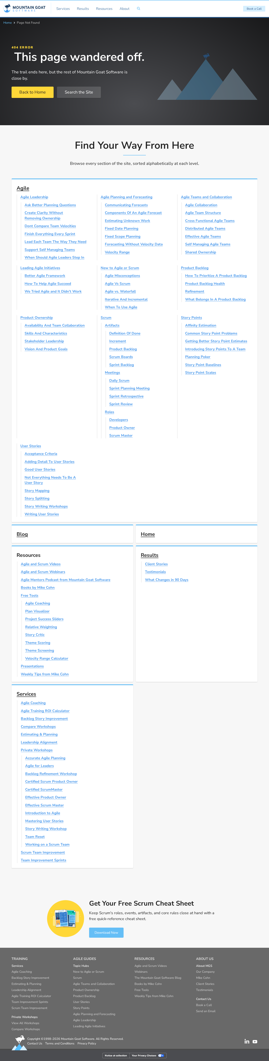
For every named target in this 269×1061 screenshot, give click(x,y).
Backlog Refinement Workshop (51, 773)
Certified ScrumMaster (44, 789)
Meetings (112, 372)
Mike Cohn (203, 978)
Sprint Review (121, 404)
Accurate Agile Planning (45, 758)
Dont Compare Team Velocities (50, 226)
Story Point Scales (200, 372)
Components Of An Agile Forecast (133, 212)
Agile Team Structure (203, 212)
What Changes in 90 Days (166, 579)
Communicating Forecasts (126, 205)
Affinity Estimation (200, 325)
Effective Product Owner (45, 797)
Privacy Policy (87, 1043)
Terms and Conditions (59, 1043)
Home (7, 23)
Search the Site (79, 92)
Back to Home (32, 92)
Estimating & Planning (39, 734)
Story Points (191, 317)
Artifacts (112, 325)
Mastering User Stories (44, 821)
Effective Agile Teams (203, 236)
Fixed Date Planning (121, 228)
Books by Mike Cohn (38, 587)
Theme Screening (39, 650)
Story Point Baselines (203, 364)
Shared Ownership (200, 252)
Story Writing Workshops (46, 506)
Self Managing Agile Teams (207, 244)
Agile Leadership (34, 197)
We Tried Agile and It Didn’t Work (53, 291)
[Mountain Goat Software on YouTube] (254, 1041)
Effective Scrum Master (44, 805)
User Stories (30, 446)
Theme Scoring (37, 642)
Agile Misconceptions (122, 275)
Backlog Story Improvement (44, 718)
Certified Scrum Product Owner (51, 781)
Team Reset (35, 836)
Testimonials (155, 571)
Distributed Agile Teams (205, 228)
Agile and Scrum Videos (41, 564)
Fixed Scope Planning (122, 236)
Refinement (194, 291)
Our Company (205, 972)
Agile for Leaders (39, 765)
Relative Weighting (41, 627)
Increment (117, 341)
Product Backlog (194, 268)
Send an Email (205, 1011)
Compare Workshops (38, 726)
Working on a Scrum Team (47, 844)
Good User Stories (40, 469)
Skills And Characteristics (46, 333)
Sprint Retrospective (126, 396)
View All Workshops (25, 1023)
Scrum (106, 317)
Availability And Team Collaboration (55, 325)
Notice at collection (116, 1055)
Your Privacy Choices (144, 1055)
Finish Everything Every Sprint (50, 234)
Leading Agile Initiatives (40, 268)
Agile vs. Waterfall (120, 291)
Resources (104, 8)
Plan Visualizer (37, 611)
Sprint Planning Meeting (129, 388)
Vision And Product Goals (46, 349)
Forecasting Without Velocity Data (134, 244)
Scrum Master (121, 435)
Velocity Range (117, 252)
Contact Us (34, 1043)
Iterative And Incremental (126, 299)
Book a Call (254, 9)
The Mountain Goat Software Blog (157, 978)
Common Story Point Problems (211, 333)
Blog (22, 534)
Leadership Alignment (39, 742)
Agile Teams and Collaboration (206, 197)
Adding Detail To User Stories (49, 461)
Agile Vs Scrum (117, 283)
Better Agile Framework (45, 275)
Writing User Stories (42, 514)
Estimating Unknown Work (127, 220)
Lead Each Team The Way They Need (55, 241)
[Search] (138, 8)
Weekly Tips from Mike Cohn (45, 674)
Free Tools (29, 595)
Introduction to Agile (42, 813)
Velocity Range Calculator (46, 658)
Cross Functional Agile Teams (210, 220)
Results (83, 8)
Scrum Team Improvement (43, 852)
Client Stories (156, 564)
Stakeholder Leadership (44, 341)
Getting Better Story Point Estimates (216, 341)
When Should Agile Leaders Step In (54, 257)
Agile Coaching (37, 603)
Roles (109, 412)
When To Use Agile (121, 307)
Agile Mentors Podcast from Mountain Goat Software (65, 579)
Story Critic (35, 634)
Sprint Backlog (121, 364)
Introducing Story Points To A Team (215, 349)
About (124, 8)
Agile (23, 188)
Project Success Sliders (44, 619)
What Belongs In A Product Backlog (215, 299)
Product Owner (122, 427)
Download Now (106, 932)
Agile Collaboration (201, 205)
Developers (118, 419)
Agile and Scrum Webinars (43, 571)
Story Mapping (37, 490)
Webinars (141, 972)
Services (63, 8)
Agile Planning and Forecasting (126, 197)
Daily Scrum (119, 380)
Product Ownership (36, 317)
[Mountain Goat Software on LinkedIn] (246, 1041)
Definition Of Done (124, 333)
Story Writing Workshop (46, 828)
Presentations (32, 666)
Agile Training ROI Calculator (45, 710)
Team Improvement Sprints (43, 860)
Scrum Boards (121, 356)
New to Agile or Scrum (120, 268)
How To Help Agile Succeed (48, 283)
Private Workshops (37, 750)
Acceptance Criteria (41, 453)
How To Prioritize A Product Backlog (216, 275)
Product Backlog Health (205, 283)
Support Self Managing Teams (50, 249)
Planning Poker (197, 356)
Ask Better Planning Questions (50, 205)
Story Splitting (37, 498)
